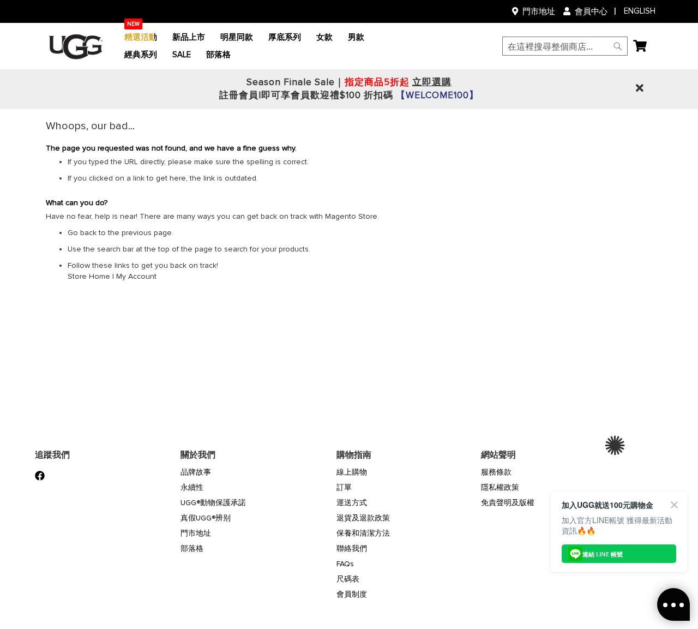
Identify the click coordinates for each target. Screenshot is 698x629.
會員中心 (591, 11)
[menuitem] (141, 37)
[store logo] (76, 46)
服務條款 (496, 472)
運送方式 (351, 502)
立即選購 (432, 82)
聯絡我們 (351, 548)
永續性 (191, 487)
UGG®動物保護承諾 (213, 502)
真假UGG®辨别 (205, 518)
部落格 (191, 548)
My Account (136, 276)
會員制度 (351, 594)
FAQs (345, 563)
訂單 (344, 487)
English (639, 11)
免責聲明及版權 (507, 502)
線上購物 (351, 472)
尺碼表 (347, 579)
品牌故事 (195, 472)
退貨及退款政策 (363, 518)
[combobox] (565, 46)
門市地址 (538, 11)
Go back (82, 232)
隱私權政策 (500, 487)
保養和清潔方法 (363, 533)
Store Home (89, 276)
